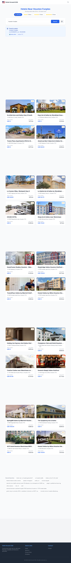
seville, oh (37, 480)
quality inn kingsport (27, 480)
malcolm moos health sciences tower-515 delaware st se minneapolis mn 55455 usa (25, 483)
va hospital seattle (39, 478)
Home (26, 548)
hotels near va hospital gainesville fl (24, 478)
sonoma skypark (45, 480)
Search (55, 21)
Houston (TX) (20, 34)
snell (22, 485)
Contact (50, 548)
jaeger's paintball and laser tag (54, 483)
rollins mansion (9, 485)
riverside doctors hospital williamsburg (49, 491)
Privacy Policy (28, 552)
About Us (27, 550)
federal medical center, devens (13, 480)
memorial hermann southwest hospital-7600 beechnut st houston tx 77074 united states (26, 488)
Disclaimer (27, 554)
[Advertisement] (35, 47)
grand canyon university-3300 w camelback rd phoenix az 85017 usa (22, 491)
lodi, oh (17, 485)
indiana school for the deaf (52, 478)
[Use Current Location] (62, 21)
